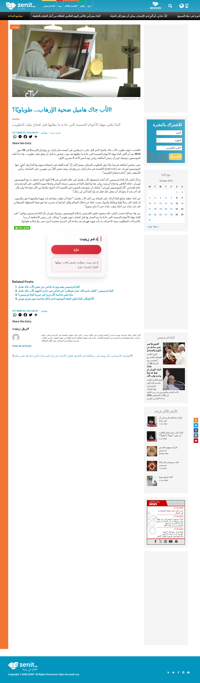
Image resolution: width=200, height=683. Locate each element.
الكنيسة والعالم (71, 6)
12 (160, 203)
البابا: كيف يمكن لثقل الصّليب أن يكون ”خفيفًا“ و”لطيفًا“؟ (171, 434)
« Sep (149, 227)
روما (60, 6)
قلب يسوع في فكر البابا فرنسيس (169, 463)
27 (166, 214)
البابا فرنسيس (49, 6)
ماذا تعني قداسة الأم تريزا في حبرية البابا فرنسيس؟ (45, 294)
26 (160, 214)
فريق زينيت (55, 133)
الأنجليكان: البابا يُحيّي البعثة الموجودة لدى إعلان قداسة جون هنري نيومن (56, 298)
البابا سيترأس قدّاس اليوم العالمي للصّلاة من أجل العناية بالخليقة (47, 15)
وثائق (82, 6)
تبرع (89, 6)
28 (171, 214)
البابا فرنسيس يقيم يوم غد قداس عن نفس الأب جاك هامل (49, 286)
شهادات (15, 27)
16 (182, 203)
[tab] (156, 503)
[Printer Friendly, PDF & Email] (22, 228)
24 (149, 214)
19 (160, 209)
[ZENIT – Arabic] (24, 6)
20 (166, 209)
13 (166, 203)
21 (171, 209)
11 (155, 203)
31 (149, 220)
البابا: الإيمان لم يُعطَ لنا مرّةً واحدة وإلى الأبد (154, 372)
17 (149, 209)
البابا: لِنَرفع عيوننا (166, 477)
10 (149, 203)
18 (155, 209)
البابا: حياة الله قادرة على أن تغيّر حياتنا (170, 419)
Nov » (156, 227)
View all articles (21, 345)
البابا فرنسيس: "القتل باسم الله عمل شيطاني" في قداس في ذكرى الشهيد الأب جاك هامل (65, 290)
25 (155, 214)
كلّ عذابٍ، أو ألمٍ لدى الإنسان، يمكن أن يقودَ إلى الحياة (119, 15)
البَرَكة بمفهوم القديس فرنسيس (168, 449)
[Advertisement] (166, 69)
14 (171, 203)
